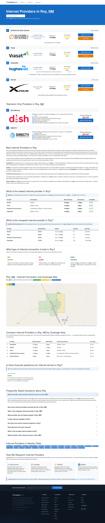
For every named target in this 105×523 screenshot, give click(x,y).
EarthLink (56, 497)
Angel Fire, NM (54, 448)
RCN (55, 514)
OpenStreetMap (78, 325)
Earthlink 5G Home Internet (14, 208)
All (13, 284)
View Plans (86, 38)
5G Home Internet (39, 37)
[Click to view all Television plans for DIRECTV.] (19, 135)
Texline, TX (67, 448)
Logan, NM (74, 446)
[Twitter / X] (85, 509)
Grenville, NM (61, 446)
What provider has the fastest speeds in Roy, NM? (25, 415)
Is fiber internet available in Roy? (19, 419)
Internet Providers (45, 497)
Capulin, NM (68, 446)
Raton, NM (42, 448)
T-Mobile (56, 511)
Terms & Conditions (19, 509)
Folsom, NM (21, 448)
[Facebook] (82, 509)
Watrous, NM (47, 446)
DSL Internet (44, 507)
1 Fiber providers (37, 280)
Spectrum (56, 504)
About (82, 497)
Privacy (13, 509)
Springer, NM (25, 446)
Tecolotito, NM (81, 448)
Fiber (11, 284)
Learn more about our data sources (85, 479)
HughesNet (10, 211)
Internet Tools (71, 500)
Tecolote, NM (61, 448)
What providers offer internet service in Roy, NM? (24, 435)
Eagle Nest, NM (74, 448)
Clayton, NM (47, 448)
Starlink (9, 202)
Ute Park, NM (28, 448)
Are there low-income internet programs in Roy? (24, 423)
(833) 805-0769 (86, 52)
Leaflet (70, 325)
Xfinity (55, 500)
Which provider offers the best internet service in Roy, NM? (28, 394)
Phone (40, 55)
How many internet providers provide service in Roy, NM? (27, 407)
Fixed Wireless (34, 37)
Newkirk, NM (95, 446)
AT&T (55, 502)
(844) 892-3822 (86, 120)
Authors (82, 500)
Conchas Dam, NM (33, 446)
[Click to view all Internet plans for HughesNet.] (19, 68)
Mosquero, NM (10, 446)
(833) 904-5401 (86, 35)
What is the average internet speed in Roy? (22, 431)
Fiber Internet (44, 500)
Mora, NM (16, 448)
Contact (82, 502)
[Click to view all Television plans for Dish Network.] (19, 118)
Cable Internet (44, 504)
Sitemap (70, 509)
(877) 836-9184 (86, 86)
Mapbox (95, 325)
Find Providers (58, 487)
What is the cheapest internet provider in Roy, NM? (25, 411)
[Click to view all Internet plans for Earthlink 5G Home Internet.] (19, 36)
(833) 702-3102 (86, 137)
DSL (8, 284)
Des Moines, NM (80, 446)
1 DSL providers (45, 280)
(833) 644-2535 (86, 68)
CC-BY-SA (88, 325)
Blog (69, 497)
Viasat (8, 205)
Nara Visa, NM (35, 448)
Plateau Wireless (14, 356)
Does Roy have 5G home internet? (19, 427)
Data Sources (71, 504)
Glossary (70, 502)
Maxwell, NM (41, 446)
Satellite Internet (45, 511)
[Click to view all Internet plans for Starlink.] (19, 87)
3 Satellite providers (56, 280)
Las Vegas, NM (10, 448)
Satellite (36, 55)
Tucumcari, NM (88, 446)
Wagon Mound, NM (18, 446)
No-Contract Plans (45, 514)
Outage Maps (71, 507)
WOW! (55, 516)
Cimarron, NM (54, 446)
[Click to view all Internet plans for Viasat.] (19, 54)
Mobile (40, 37)
